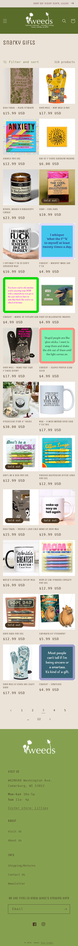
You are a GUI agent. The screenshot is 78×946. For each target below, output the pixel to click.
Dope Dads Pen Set (13, 633)
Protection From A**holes (17, 421)
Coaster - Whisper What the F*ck (54, 265)
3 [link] (43, 710)
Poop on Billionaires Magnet (54, 317)
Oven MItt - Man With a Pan (54, 107)
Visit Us (15, 831)
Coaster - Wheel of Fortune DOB (20, 317)
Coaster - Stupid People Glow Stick (55, 369)
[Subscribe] (65, 909)
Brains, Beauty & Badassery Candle (18, 211)
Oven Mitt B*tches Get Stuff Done (18, 686)
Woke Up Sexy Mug (49, 529)
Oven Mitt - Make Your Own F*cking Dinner (18, 369)
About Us (15, 840)
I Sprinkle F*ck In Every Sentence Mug (16, 265)
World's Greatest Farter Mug (19, 579)
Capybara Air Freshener (52, 633)
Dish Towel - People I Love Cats (20, 529)
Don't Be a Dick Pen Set (16, 475)
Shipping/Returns (22, 865)
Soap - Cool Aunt (48, 209)
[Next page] (49, 719)
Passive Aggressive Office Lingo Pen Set (57, 477)
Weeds (37, 943)
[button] (5, 21)
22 (39, 719)
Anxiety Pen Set (11, 158)
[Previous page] (11, 710)
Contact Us (16, 874)
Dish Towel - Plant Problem (18, 107)
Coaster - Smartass (50, 684)
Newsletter (16, 883)
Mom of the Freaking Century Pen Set (55, 581)
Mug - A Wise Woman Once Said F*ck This (56, 423)
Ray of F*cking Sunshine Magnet (57, 158)
